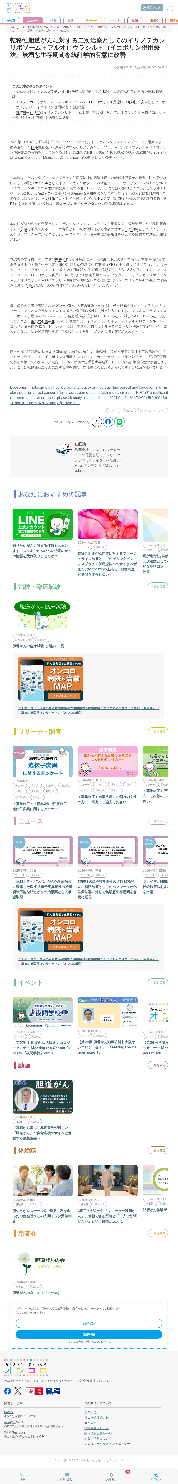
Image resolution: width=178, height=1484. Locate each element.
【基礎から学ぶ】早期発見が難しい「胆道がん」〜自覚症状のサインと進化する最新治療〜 (42, 1133)
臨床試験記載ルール (98, 1433)
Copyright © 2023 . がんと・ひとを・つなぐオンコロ (89, 1460)
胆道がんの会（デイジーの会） (37, 1293)
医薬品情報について (98, 1438)
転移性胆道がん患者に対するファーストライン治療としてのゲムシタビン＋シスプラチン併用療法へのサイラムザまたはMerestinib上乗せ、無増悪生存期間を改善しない (107, 563)
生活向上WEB (13, 1422)
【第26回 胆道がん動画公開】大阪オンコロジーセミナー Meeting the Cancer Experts (107, 1047)
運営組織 (90, 1412)
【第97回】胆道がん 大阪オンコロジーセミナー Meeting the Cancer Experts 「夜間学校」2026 (42, 1047)
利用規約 (90, 1423)
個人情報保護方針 (96, 1417)
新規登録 (89, 1334)
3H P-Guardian (14, 1432)
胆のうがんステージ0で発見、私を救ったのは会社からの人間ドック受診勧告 (42, 1215)
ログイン (89, 1323)
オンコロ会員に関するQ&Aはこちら (89, 1341)
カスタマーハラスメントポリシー (107, 1443)
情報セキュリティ (96, 1428)
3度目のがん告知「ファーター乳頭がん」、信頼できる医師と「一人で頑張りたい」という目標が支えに (107, 1215)
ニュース (23, 28)
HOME (12, 28)
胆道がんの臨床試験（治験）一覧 (39, 646)
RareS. (8, 1412)
